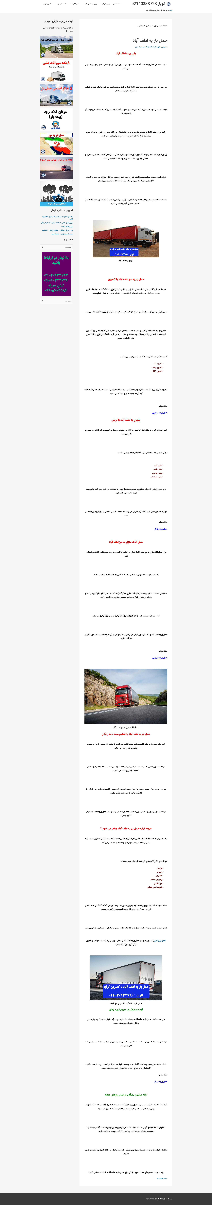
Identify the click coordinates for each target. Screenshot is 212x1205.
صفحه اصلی (117, 4)
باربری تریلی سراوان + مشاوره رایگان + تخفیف (57, 230)
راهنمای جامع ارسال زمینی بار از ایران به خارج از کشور (57, 217)
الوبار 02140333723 (148, 4)
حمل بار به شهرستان (160, 47)
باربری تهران (106, 4)
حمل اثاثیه (75, 4)
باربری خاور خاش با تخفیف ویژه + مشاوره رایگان (57, 222)
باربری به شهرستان (91, 4)
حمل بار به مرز (160, 940)
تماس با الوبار (48, 4)
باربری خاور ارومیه (67, 226)
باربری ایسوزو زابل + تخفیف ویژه (62, 234)
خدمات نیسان (62, 4)
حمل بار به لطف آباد (149, 40)
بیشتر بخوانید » (162, 1178)
